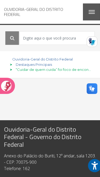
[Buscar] (12, 38)
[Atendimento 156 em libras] (92, 42)
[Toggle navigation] (91, 11)
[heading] (41, 12)
